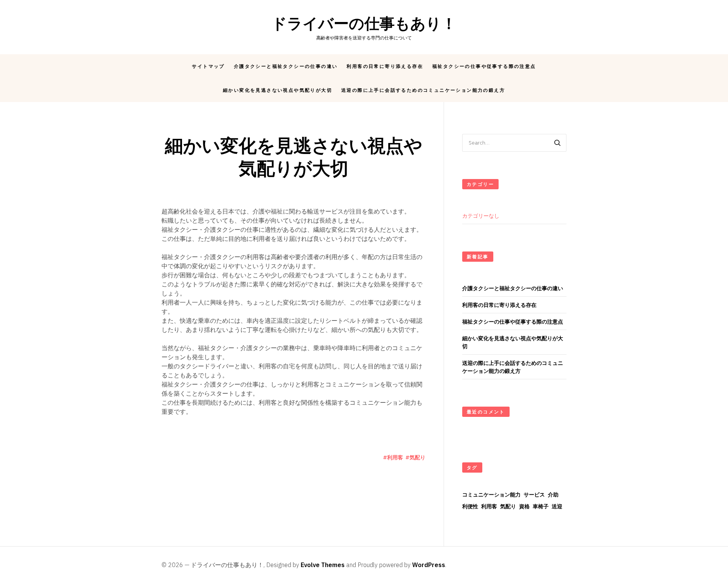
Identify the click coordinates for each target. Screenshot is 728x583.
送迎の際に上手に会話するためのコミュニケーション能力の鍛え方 (423, 90)
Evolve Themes (323, 565)
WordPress (428, 565)
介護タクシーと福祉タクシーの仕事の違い (286, 66)
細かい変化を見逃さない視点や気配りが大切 (277, 90)
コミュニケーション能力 (491, 494)
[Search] (557, 143)
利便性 (470, 506)
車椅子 (541, 506)
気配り (417, 457)
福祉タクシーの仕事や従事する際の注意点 (484, 66)
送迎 (557, 506)
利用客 (395, 457)
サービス (534, 494)
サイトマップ (208, 66)
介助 (553, 494)
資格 (524, 506)
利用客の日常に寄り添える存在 (385, 66)
